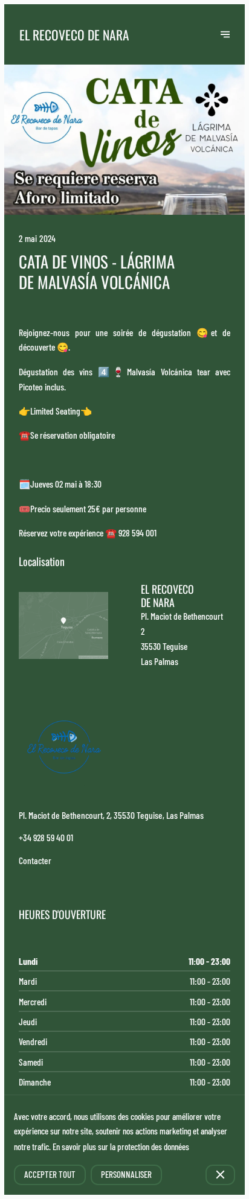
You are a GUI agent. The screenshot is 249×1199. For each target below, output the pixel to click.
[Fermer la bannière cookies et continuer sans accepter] (220, 1175)
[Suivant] (225, 34)
